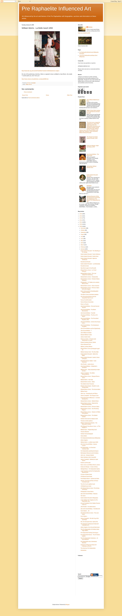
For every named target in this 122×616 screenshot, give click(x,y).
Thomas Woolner (85, 431)
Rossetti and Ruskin (85, 261)
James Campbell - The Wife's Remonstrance (88, 373)
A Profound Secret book (86, 476)
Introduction (83, 550)
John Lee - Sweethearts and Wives (89, 393)
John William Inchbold (86, 332)
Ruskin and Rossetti (85, 462)
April (82, 242)
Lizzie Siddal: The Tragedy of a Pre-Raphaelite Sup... (89, 500)
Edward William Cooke (86, 334)
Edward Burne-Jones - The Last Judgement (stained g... (88, 274)
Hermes (90, 27)
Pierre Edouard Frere (86, 344)
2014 (81, 216)
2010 (81, 224)
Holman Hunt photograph (87, 433)
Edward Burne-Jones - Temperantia (89, 276)
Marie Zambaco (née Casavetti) (88, 457)
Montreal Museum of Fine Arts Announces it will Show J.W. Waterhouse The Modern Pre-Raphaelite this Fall (93, 199)
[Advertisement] (86, 588)
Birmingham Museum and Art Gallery (89, 453)
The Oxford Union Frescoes (87, 384)
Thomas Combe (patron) (87, 420)
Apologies (89, 185)
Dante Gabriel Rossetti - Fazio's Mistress (90, 254)
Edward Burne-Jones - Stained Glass (90, 401)
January (83, 249)
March (82, 244)
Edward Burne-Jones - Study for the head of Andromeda (89, 404)
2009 (81, 226)
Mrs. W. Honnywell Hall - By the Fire (89, 521)
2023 (81, 213)
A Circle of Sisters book (86, 474)
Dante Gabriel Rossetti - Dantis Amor (89, 256)
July (82, 236)
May (82, 240)
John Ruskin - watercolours (87, 364)
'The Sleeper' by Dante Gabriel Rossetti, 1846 (92, 137)
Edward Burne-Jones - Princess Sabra (90, 406)
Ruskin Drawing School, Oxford (88, 342)
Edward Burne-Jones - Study (88, 381)
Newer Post (25, 95)
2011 (81, 222)
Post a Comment (28, 92)
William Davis (84, 391)
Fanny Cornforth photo (86, 300)
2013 (81, 218)
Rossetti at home (85, 266)
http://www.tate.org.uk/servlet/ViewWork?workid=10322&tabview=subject (40, 70)
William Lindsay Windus (86, 346)
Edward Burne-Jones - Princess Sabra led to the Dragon (90, 288)
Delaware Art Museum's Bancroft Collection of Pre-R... (88, 545)
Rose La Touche (85, 304)
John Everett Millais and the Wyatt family (90, 328)
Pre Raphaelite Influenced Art (56, 9)
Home (47, 95)
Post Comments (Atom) (33, 97)
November (83, 228)
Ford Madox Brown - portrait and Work (90, 478)
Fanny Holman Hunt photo (87, 302)
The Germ (83, 495)
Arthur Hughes (84, 440)
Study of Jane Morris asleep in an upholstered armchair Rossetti (93, 112)
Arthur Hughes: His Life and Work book (90, 527)
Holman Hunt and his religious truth (89, 418)
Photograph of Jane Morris (87, 491)
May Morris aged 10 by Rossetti (88, 268)
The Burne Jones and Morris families (89, 294)
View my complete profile (84, 33)
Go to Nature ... (84, 516)
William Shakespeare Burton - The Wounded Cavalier (89, 423)
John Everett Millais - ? (86, 330)
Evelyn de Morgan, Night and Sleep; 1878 (93, 146)
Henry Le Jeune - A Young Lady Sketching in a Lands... (88, 339)
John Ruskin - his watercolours (88, 506)
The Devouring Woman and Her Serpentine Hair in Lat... (88, 297)
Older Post (69, 95)
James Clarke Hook (85, 337)
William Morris (29, 84)
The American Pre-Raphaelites (88, 548)
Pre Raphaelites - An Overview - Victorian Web (88, 448)
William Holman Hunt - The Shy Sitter (90, 352)
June (82, 238)
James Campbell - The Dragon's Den (90, 395)
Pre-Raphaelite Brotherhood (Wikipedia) (90, 438)
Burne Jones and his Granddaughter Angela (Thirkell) (89, 292)
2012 (81, 220)
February (83, 247)
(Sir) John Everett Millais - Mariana (89, 493)
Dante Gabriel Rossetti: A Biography (89, 497)
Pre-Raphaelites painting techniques (89, 451)
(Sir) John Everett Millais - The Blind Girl (90, 508)
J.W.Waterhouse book (86, 486)
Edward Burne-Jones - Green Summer (90, 285)
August (82, 234)
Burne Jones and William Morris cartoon (90, 464)
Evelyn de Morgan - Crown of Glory (89, 466)
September (83, 232)
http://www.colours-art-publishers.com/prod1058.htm (35, 79)
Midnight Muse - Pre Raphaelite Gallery (90, 469)
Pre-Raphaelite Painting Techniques (89, 532)
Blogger (67, 604)
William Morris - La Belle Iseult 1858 (89, 442)
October (83, 230)
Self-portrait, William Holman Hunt (91, 167)
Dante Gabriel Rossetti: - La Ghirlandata (90, 263)
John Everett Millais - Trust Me (88, 313)
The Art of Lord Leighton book (88, 484)
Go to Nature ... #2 (85, 510)
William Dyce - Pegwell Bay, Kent (89, 429)
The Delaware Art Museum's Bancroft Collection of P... (90, 524)
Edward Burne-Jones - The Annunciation (90, 389)
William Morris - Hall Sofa (87, 379)
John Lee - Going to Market (87, 455)
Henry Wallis (84, 436)
